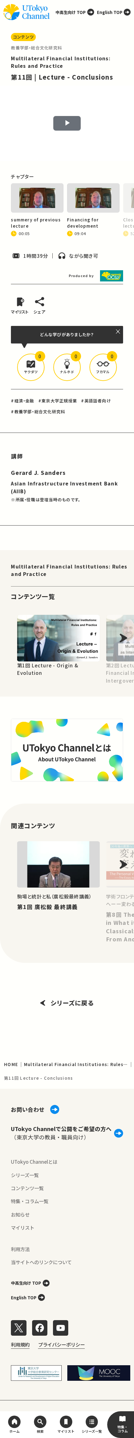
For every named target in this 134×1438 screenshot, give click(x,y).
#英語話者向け (96, 401)
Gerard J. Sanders (38, 472)
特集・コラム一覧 (29, 1201)
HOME (11, 1064)
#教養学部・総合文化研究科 (38, 412)
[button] (31, 367)
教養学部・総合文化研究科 (36, 48)
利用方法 (20, 1248)
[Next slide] (123, 637)
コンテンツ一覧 (27, 1188)
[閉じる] (118, 331)
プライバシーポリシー (61, 1344)
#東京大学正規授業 (57, 401)
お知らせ (20, 1214)
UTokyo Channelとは (34, 1161)
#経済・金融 (22, 401)
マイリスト (22, 1227)
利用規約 (20, 1344)
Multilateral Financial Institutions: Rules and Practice (69, 570)
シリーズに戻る (72, 1002)
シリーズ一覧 (25, 1174)
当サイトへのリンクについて (41, 1262)
